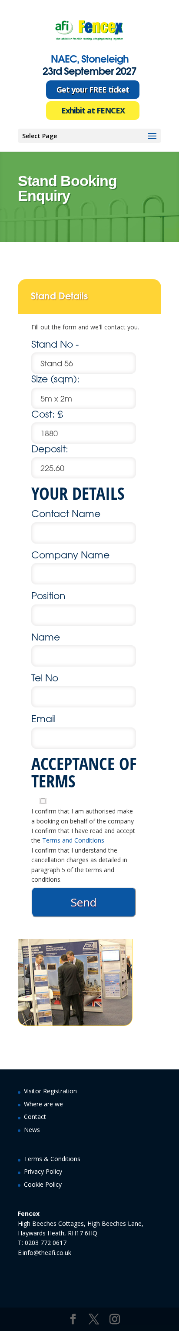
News (32, 1129)
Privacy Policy (43, 1171)
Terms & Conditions (52, 1159)
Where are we (43, 1104)
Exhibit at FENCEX (93, 110)
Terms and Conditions (73, 840)
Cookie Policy (43, 1184)
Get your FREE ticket (92, 89)
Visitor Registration (50, 1091)
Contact (35, 1116)
